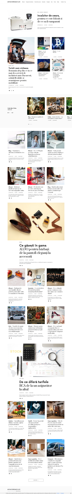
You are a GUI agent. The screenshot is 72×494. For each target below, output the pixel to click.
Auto (13, 65)
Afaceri (10, 65)
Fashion (41, 12)
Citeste (58, 493)
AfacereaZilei (14, 2)
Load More (35, 480)
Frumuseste (46, 12)
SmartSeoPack (18, 491)
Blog (38, 12)
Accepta (62, 493)
